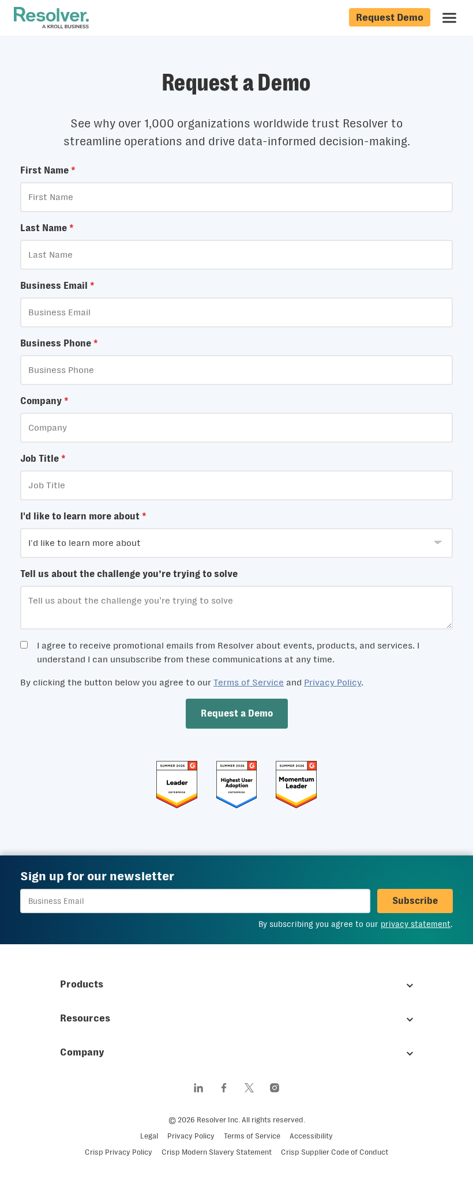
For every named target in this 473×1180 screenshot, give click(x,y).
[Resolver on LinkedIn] (198, 1088)
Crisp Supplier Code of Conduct (334, 1152)
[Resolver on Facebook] (224, 1088)
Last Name (47, 228)
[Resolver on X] (249, 1088)
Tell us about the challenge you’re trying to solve (129, 573)
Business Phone (59, 343)
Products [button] (81, 984)
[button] (237, 714)
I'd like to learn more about (83, 516)
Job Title (43, 458)
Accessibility (311, 1136)
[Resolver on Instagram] (274, 1088)
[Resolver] (51, 18)
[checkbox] (24, 645)
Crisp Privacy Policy (118, 1152)
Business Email (57, 285)
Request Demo (389, 17)
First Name (48, 170)
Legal (149, 1136)
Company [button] (82, 1052)
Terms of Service (248, 682)
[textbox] (236, 197)
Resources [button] (85, 1018)
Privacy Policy (332, 682)
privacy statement (416, 924)
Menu (449, 18)
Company (44, 400)
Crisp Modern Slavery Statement (217, 1152)
